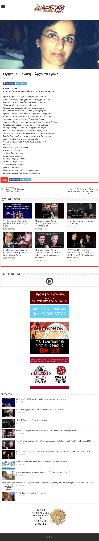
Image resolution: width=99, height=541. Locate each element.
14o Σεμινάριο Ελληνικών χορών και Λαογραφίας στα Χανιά (16, 223)
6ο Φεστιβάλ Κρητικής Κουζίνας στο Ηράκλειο (15, 189)
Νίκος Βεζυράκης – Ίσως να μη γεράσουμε (33, 420)
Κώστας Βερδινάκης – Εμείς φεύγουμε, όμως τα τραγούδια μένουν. (80, 190)
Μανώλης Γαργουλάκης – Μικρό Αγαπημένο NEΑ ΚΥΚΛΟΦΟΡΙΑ (47, 223)
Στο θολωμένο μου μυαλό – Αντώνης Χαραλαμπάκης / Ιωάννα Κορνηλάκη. (16, 252)
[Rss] (47, 537)
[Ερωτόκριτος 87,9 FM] (49, 8)
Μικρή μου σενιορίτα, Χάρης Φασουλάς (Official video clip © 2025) (43, 472)
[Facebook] (49, 537)
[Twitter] (52, 537)
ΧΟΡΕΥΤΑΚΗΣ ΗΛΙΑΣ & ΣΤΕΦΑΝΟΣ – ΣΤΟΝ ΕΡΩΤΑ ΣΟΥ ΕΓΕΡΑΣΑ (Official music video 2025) (80, 254)
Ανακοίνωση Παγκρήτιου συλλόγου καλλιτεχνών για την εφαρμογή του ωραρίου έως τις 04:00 (55, 483)
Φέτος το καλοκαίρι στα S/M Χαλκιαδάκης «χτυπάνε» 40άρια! (41, 462)
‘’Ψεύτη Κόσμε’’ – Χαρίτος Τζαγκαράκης (32, 493)
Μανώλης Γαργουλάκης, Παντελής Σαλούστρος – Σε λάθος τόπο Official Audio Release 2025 (48, 254)
